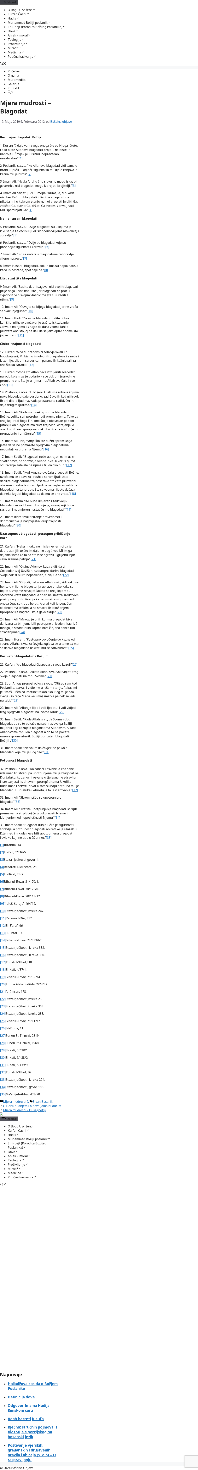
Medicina (14, 52)
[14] (34, 405)
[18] (73, 494)
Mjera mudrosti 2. (16, 1101)
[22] (66, 575)
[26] (74, 664)
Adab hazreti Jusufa (26, 1418)
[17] (69, 465)
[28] (15, 700)
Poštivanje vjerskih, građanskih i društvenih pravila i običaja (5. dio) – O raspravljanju (32, 1452)
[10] (30, 311)
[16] (46, 449)
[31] (46, 752)
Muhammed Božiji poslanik (28, 22)
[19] (68, 509)
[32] (75, 790)
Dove (11, 31)
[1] (20, 158)
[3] (74, 186)
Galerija (13, 84)
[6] (47, 247)
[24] (22, 632)
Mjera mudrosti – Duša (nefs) (24, 1110)
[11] (21, 335)
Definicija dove (21, 1397)
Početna (14, 71)
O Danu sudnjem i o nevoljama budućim (32, 1106)
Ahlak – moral (18, 35)
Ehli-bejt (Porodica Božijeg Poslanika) (35, 27)
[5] (15, 235)
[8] (46, 270)
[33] (17, 802)
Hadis (12, 18)
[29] (61, 712)
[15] (38, 433)
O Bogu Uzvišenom (21, 10)
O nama (13, 75)
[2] (29, 174)
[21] (33, 559)
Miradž (13, 48)
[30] (15, 740)
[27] (49, 676)
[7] (25, 258)
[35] (48, 837)
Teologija (14, 39)
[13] (10, 385)
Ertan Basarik (43, 1101)
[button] (27, 14)
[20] (18, 525)
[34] (57, 817)
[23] (59, 612)
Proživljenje (16, 44)
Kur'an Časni (17, 14)
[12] (31, 365)
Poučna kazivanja (20, 56)
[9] (12, 299)
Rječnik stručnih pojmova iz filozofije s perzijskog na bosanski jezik (32, 1432)
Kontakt (13, 88)
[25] (71, 648)
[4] (30, 210)
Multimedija (17, 80)
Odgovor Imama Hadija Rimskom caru (29, 1408)
